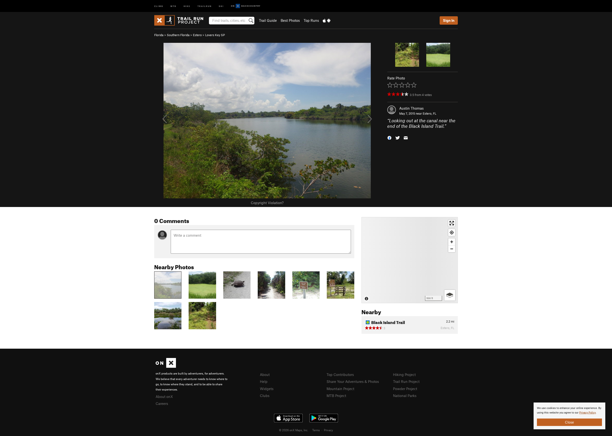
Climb (158, 5)
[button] (389, 137)
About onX (164, 396)
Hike (187, 5)
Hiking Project (404, 374)
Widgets (266, 388)
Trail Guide (268, 20)
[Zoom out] (451, 248)
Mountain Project (340, 388)
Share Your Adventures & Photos (353, 381)
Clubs (264, 395)
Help (264, 381)
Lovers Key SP (215, 35)
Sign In (448, 20)
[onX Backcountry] (245, 6)
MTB (173, 5)
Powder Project (405, 388)
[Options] (449, 295)
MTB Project (336, 395)
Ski (221, 5)
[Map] (410, 260)
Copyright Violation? (267, 203)
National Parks (404, 395)
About (265, 374)
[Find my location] (451, 232)
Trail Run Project (406, 381)
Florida (159, 35)
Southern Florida (178, 35)
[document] (569, 416)
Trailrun (204, 5)
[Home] (181, 20)
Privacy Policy (587, 412)
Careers (162, 403)
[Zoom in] (451, 241)
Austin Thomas (411, 108)
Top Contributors (340, 374)
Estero (197, 35)
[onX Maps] (166, 366)
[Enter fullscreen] (451, 223)
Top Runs (311, 20)
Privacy (328, 430)
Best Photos (290, 20)
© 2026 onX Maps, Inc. (293, 430)
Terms (316, 430)
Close (569, 422)
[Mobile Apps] (326, 20)
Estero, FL (429, 113)
